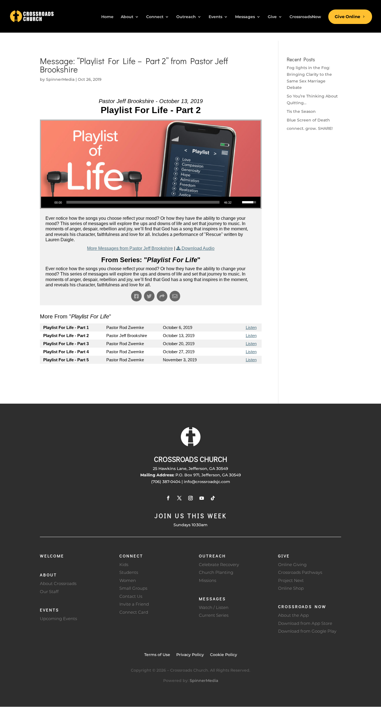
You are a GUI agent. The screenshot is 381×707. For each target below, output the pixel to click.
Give (284, 556)
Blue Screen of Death (308, 120)
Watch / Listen (213, 607)
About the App (293, 615)
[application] (151, 202)
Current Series (213, 615)
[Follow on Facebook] (168, 498)
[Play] (48, 202)
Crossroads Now (302, 606)
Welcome (52, 556)
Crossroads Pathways (300, 572)
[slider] (143, 202)
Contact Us (130, 596)
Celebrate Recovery (219, 564)
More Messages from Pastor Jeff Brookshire (130, 248)
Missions (207, 580)
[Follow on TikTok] (212, 498)
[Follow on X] (179, 498)
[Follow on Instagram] (190, 498)
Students (128, 572)
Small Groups (133, 588)
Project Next (291, 580)
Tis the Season (301, 111)
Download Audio (198, 248)
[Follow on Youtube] (201, 498)
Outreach (212, 556)
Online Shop (291, 588)
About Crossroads (58, 583)
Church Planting (216, 572)
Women (127, 580)
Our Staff (49, 591)
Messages (212, 598)
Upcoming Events (58, 618)
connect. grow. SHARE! (310, 128)
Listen (251, 327)
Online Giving (292, 564)
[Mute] (237, 202)
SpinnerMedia (60, 79)
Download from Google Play (307, 631)
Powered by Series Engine (241, 375)
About (48, 574)
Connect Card (133, 612)
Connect (131, 556)
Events (49, 610)
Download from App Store (305, 623)
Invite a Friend (134, 604)
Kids (123, 564)
